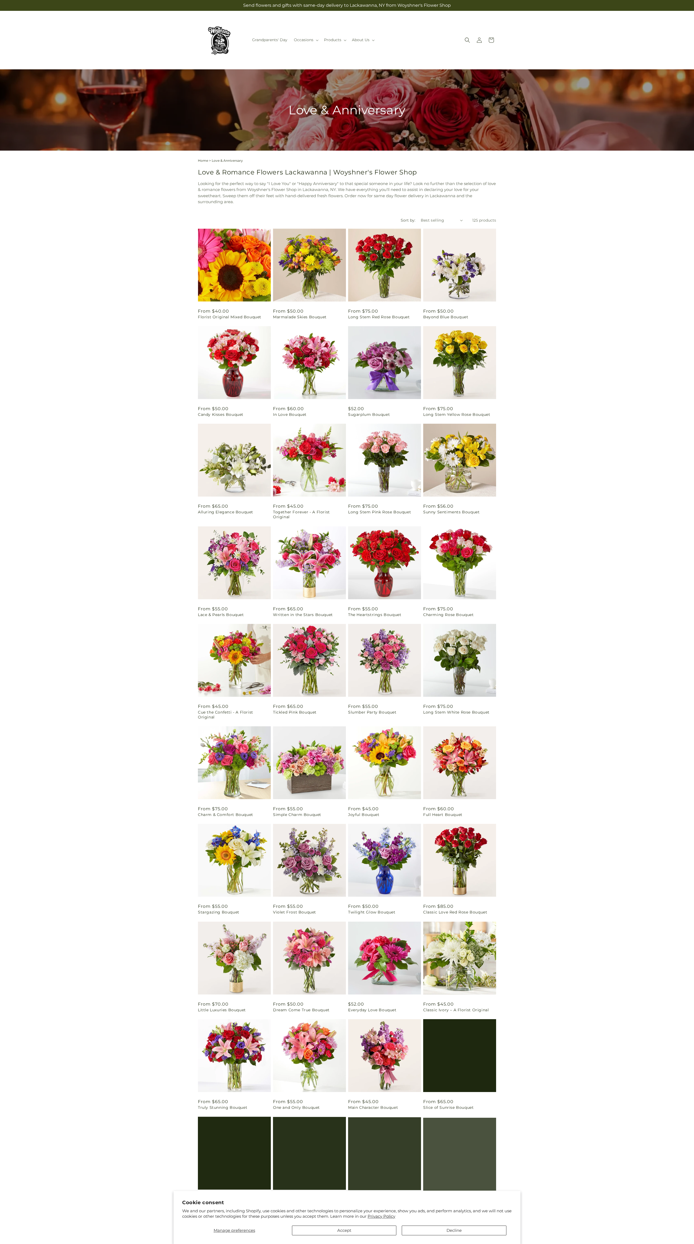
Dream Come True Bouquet (301, 1009)
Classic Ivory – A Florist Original (456, 1009)
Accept (344, 1230)
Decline (454, 1230)
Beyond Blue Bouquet (445, 317)
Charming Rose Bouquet (448, 614)
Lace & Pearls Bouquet (221, 614)
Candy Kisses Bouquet (220, 414)
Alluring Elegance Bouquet (225, 512)
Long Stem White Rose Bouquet (456, 712)
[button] (306, 40)
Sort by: (408, 220)
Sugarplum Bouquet (369, 414)
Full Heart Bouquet (442, 814)
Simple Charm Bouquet (297, 814)
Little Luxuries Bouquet (222, 1009)
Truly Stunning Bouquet (222, 1107)
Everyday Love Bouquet (372, 1009)
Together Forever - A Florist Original (301, 514)
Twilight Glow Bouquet (372, 912)
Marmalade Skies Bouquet (300, 317)
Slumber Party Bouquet (372, 712)
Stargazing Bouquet (218, 912)
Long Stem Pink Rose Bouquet (379, 512)
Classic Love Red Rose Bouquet (455, 912)
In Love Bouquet (290, 414)
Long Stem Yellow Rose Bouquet (456, 414)
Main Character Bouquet (373, 1107)
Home (203, 160)
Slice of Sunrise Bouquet (448, 1107)
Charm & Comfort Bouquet (225, 814)
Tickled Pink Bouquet (295, 712)
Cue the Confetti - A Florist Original (225, 715)
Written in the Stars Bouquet (303, 614)
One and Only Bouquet (296, 1107)
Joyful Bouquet (363, 814)
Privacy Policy (381, 1216)
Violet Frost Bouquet (294, 912)
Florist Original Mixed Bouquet (229, 317)
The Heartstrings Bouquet (374, 614)
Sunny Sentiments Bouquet (451, 512)
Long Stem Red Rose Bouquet (379, 317)
